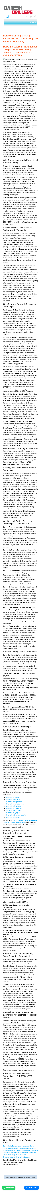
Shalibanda (21, 822)
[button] (32, 22)
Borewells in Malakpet (13, 799)
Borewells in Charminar (13, 806)
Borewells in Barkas (12, 797)
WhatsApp (9, 1188)
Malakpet (21, 820)
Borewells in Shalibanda (14, 808)
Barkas (15, 820)
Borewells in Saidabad (13, 817)
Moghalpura (29, 820)
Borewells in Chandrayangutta (16, 815)
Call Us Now (32, 1188)
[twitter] (31, 16)
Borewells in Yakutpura (13, 810)
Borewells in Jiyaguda (13, 813)
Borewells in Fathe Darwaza (15, 804)
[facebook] (34, 16)
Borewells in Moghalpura (14, 802)
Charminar (13, 822)
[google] (27, 16)
